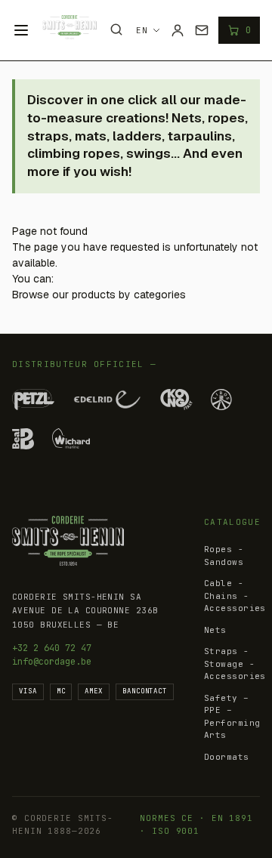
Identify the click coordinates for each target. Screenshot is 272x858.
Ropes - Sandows (223, 555)
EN (142, 30)
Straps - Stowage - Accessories (235, 663)
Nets (215, 630)
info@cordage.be (51, 662)
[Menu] (21, 30)
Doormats (226, 757)
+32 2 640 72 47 (51, 648)
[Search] (116, 29)
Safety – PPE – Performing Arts (232, 717)
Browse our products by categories (99, 294)
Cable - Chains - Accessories (235, 595)
